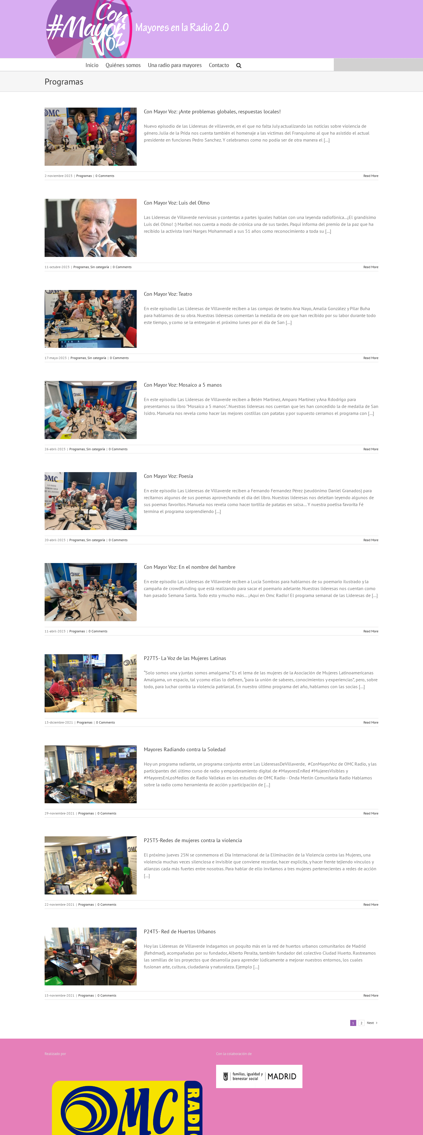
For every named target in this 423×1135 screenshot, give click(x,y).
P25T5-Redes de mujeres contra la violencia (193, 840)
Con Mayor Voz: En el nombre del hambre (189, 567)
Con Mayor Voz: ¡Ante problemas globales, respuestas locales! (212, 111)
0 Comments (105, 175)
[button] (238, 64)
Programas (84, 175)
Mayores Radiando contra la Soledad (185, 749)
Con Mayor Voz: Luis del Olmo (177, 202)
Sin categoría (99, 267)
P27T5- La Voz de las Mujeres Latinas (185, 658)
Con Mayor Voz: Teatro (168, 294)
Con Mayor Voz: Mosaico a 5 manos (183, 384)
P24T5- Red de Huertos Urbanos (180, 931)
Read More (370, 175)
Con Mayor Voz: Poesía (168, 476)
